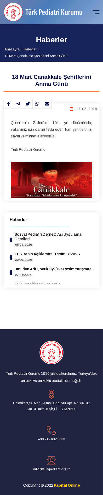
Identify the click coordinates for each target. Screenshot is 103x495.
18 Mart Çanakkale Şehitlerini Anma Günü (36, 56)
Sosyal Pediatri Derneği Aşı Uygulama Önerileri (48, 236)
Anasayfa (12, 49)
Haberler (30, 49)
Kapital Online (67, 485)
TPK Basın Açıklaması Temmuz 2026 (47, 254)
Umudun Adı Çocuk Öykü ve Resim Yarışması (53, 269)
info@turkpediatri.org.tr (51, 469)
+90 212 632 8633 (51, 439)
